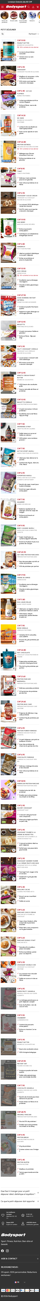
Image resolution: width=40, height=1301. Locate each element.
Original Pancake (24, 1114)
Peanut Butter (23, 43)
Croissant (21, 69)
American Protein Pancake (28, 783)
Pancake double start (26, 940)
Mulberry (21, 502)
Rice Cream (21, 271)
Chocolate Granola (25, 1088)
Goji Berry (21, 222)
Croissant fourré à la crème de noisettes (26, 833)
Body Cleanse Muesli (25, 528)
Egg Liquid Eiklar (24, 602)
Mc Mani (20, 118)
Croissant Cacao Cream (27, 195)
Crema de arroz (23, 577)
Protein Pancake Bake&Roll (24, 680)
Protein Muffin (23, 1162)
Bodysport (13, 1296)
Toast (19, 171)
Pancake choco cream (26, 912)
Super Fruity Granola (26, 991)
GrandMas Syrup (24, 426)
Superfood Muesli (24, 475)
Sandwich (21, 246)
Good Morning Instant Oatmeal (26, 299)
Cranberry (21, 1018)
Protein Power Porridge (27, 731)
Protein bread (23, 1137)
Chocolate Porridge (25, 757)
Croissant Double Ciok (26, 965)
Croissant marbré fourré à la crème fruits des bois (28, 862)
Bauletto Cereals (24, 402)
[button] (37, 7)
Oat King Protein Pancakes (28, 555)
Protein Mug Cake (24, 704)
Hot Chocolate (23, 652)
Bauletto (21, 324)
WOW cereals (22, 628)
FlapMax (20, 93)
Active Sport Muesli (25, 451)
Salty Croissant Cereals (27, 349)
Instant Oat (22, 1063)
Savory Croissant (24, 808)
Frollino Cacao (23, 889)
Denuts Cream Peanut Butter (26, 376)
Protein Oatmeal (24, 144)
